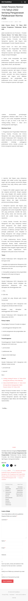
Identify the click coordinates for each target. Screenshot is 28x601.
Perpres (3, 476)
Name (4, 541)
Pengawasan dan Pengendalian (17, 474)
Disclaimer (12, 594)
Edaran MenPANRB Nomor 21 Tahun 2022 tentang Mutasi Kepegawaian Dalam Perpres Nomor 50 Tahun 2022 (14, 385)
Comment (5, 519)
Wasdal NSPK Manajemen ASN (9, 477)
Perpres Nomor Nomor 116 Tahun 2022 (15, 476)
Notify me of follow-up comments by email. (13, 571)
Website (4, 554)
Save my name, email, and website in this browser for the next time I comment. (12, 564)
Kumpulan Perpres (6, 472)
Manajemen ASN (15, 472)
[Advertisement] (14, 98)
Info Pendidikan (7, 2)
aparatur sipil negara (21, 470)
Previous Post (8, 494)
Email (3, 548)
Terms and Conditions (21, 594)
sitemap (14, 597)
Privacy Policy (5, 594)
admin (16, 21)
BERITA (9, 470)
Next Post (19, 490)
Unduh (14, 447)
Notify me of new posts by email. (10, 577)
